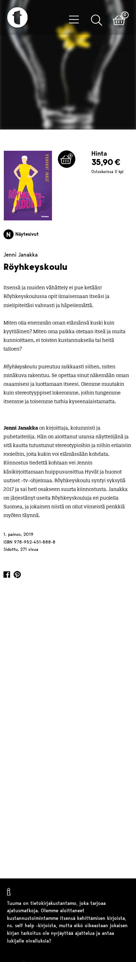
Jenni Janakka (20, 256)
